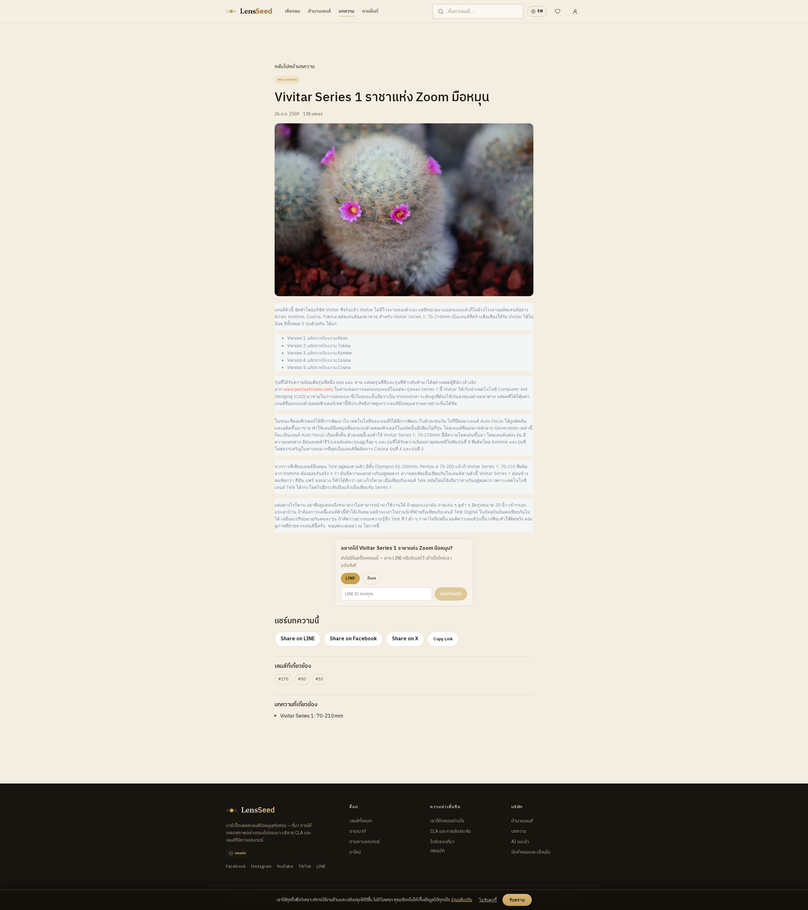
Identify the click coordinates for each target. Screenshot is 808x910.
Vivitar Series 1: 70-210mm (311, 716)
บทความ (346, 11)
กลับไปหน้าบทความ (295, 66)
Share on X (405, 639)
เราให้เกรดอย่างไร (447, 821)
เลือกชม (292, 11)
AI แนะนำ (520, 841)
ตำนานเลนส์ (319, 11)
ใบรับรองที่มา (442, 841)
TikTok (305, 866)
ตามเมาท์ (357, 831)
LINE (321, 866)
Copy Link (443, 639)
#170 (283, 679)
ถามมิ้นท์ (370, 11)
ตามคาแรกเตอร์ (364, 841)
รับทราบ (517, 900)
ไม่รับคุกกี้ (488, 900)
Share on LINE (298, 639)
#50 (302, 679)
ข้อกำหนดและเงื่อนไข (530, 852)
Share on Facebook (353, 639)
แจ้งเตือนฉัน (450, 593)
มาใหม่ (355, 852)
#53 (319, 679)
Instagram (261, 866)
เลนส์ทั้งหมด (360, 821)
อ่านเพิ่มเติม (461, 899)
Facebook (236, 866)
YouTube (285, 866)
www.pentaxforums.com (307, 389)
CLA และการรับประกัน (450, 831)
